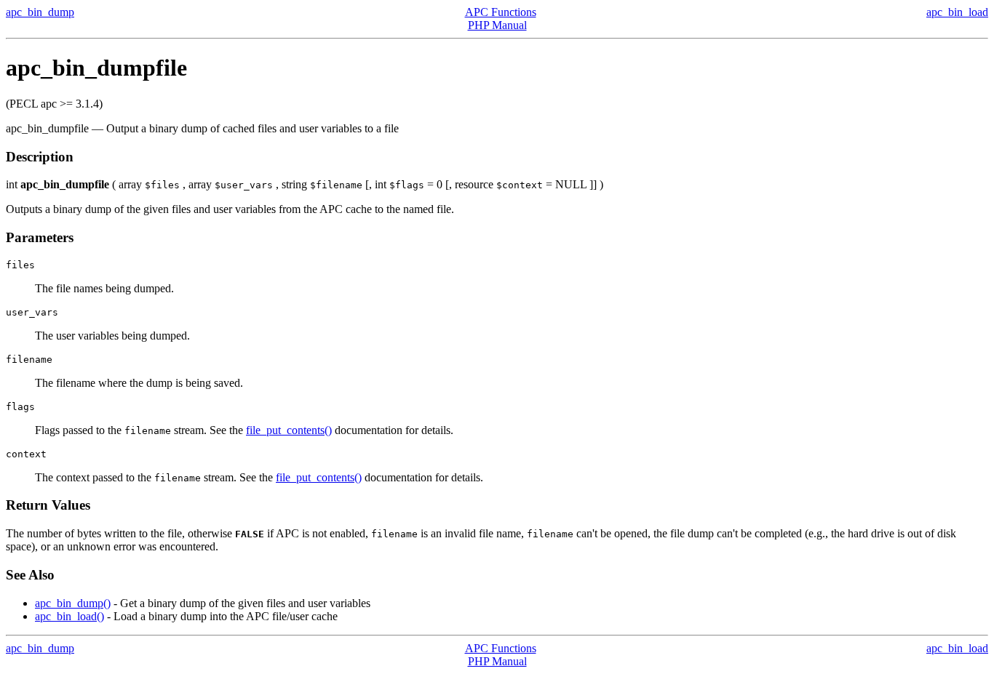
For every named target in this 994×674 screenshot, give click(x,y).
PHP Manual (497, 25)
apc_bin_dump (40, 12)
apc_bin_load (957, 12)
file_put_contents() (289, 430)
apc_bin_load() (69, 616)
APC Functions (500, 12)
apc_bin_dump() (73, 603)
